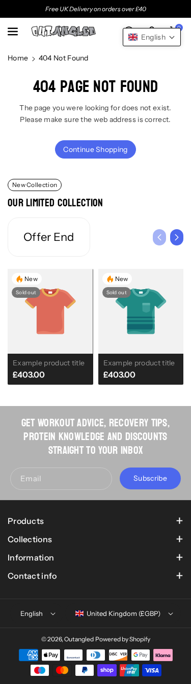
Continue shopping (95, 149)
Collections (30, 539)
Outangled (79, 639)
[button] (14, 31)
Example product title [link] (49, 362)
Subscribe (150, 478)
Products (26, 521)
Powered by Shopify (122, 639)
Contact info (32, 576)
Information (31, 557)
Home (18, 58)
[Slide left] (159, 237)
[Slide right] (176, 237)
